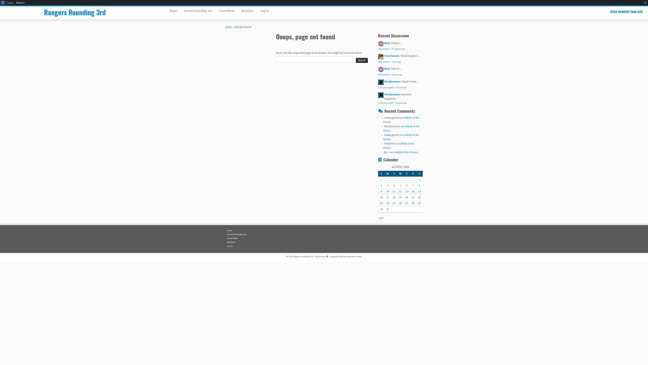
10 (387, 191)
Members (247, 11)
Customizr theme (354, 257)
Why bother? (384, 49)
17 (387, 197)
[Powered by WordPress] (327, 256)
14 (413, 191)
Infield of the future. (406, 152)
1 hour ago (396, 62)
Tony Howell (391, 56)
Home (173, 11)
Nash (387, 43)
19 (400, 197)
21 (413, 197)
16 (381, 197)
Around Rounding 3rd (198, 11)
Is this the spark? (386, 88)
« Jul (380, 218)
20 (407, 197)
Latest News (227, 11)
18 (394, 197)
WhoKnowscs (392, 81)
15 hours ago (401, 88)
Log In (10, 2)
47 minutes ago (398, 49)
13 (407, 191)
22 (419, 197)
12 (400, 191)
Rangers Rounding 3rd (75, 12)
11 (394, 191)
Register (20, 2)
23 (381, 203)
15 (419, 191)
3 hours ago (397, 75)
